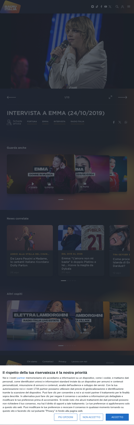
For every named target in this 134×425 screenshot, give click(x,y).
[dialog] (67, 395)
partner (21, 378)
